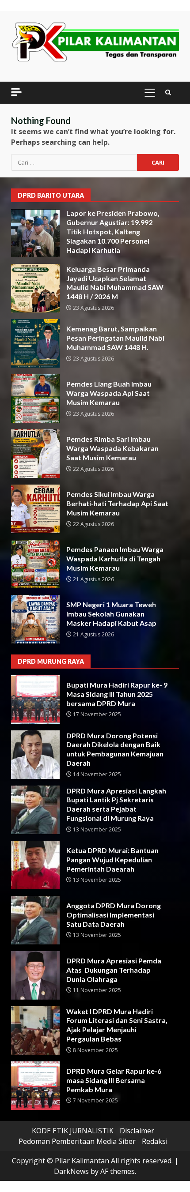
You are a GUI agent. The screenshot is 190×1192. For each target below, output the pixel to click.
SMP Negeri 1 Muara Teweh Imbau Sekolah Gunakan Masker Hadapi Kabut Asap (35, 619)
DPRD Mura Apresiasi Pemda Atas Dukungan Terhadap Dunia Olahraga (35, 975)
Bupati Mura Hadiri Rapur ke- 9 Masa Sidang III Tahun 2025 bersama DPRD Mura (35, 699)
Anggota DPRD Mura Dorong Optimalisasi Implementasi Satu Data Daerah (35, 920)
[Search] (168, 92)
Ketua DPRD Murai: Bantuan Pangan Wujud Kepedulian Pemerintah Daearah (35, 865)
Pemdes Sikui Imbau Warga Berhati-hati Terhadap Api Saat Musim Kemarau (35, 509)
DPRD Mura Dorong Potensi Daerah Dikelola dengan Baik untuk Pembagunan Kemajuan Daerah (35, 754)
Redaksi (154, 1141)
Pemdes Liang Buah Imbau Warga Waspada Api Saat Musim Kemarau (35, 398)
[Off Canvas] (16, 92)
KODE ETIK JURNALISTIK (73, 1131)
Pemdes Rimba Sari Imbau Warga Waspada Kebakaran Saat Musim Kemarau (35, 453)
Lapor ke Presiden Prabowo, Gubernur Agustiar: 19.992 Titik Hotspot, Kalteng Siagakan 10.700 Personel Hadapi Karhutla (35, 233)
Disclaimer (137, 1131)
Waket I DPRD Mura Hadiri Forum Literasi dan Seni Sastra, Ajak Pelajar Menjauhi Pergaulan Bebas (35, 1030)
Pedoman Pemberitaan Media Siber (77, 1141)
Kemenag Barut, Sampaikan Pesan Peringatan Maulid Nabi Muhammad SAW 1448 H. (35, 343)
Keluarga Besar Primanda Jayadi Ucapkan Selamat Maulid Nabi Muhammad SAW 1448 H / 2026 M (35, 288)
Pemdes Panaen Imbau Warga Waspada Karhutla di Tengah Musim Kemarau (35, 564)
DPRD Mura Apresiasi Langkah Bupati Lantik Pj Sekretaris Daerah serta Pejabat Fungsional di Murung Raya (35, 810)
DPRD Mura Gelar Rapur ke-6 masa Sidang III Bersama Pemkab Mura (35, 1085)
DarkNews (71, 1171)
